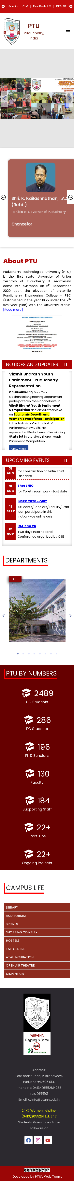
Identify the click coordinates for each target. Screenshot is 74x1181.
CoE (25, 6)
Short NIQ (26, 485)
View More (18, 427)
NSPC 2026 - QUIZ (32, 501)
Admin (13, 6)
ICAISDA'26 (27, 526)
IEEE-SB (61, 6)
